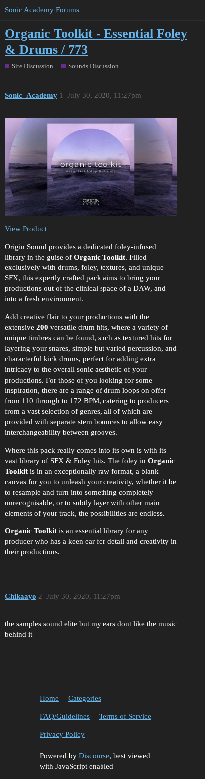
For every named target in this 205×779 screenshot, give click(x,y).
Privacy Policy (62, 734)
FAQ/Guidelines (65, 716)
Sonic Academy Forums (42, 10)
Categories (84, 698)
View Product (26, 229)
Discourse (94, 756)
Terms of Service (125, 716)
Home (49, 698)
